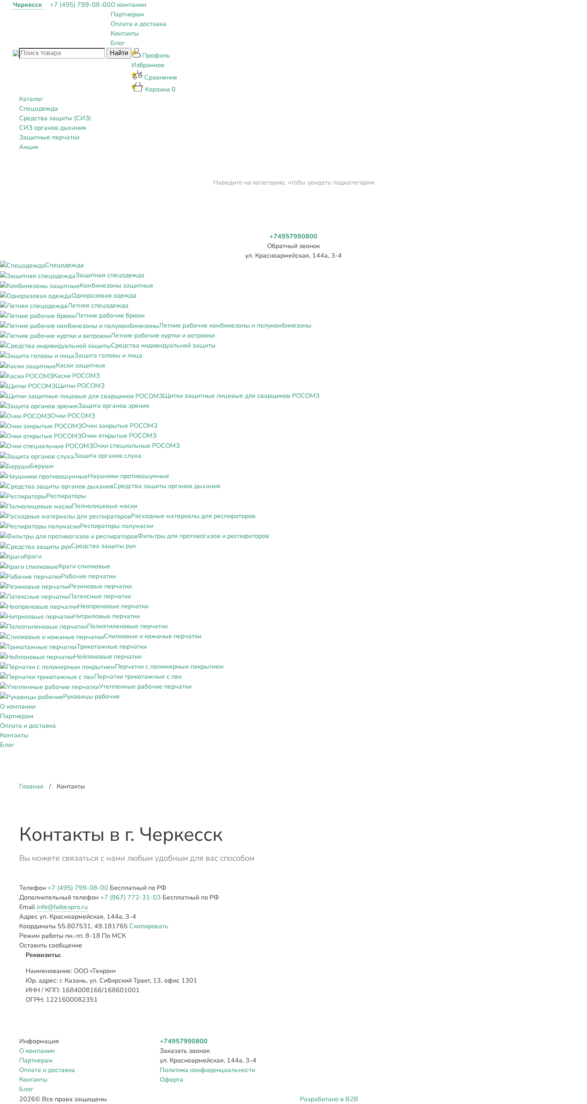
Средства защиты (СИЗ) (55, 118)
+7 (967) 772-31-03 (130, 897)
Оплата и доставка (139, 24)
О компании (128, 4)
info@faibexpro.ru (62, 907)
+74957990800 (293, 236)
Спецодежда (38, 108)
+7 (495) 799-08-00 (80, 4)
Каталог (31, 99)
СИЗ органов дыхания (52, 127)
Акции (28, 147)
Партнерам (127, 14)
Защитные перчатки (49, 137)
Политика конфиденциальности (207, 1070)
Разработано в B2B (329, 1099)
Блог (118, 43)
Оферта (171, 1079)
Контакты (125, 33)
